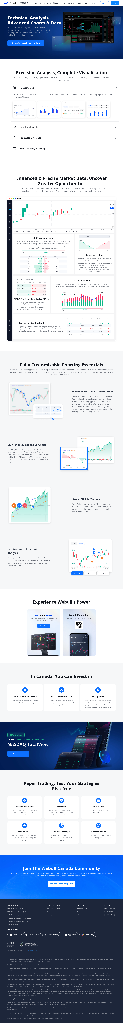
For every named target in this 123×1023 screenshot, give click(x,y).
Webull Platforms (12, 929)
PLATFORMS (47, 3)
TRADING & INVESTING (24, 3)
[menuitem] (38, 3)
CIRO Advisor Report (31, 950)
